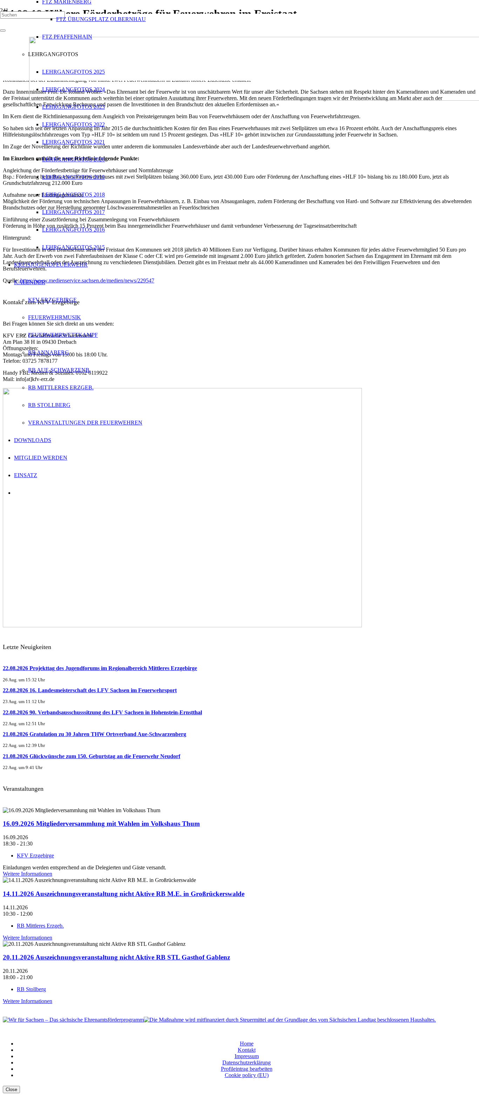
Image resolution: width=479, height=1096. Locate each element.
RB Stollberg (31, 989)
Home (247, 1044)
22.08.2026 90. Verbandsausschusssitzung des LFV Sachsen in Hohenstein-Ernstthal (102, 712)
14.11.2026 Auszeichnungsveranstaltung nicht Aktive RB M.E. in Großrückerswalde (123, 893)
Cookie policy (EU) (247, 1075)
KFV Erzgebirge (35, 855)
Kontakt (247, 1050)
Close (11, 1089)
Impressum (247, 1056)
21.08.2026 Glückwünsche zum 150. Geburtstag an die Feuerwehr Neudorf (91, 756)
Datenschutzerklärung (246, 1062)
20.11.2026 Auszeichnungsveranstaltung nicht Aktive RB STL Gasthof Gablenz (116, 957)
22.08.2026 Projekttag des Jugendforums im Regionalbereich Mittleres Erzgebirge (100, 668)
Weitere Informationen (27, 874)
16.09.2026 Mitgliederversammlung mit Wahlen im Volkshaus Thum (101, 823)
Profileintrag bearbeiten (246, 1069)
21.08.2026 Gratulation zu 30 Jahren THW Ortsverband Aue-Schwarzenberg (94, 734)
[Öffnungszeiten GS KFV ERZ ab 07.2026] (182, 625)
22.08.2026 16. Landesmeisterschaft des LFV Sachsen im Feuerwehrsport (90, 690)
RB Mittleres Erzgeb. (40, 926)
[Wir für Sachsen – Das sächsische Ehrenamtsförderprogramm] (73, 1020)
